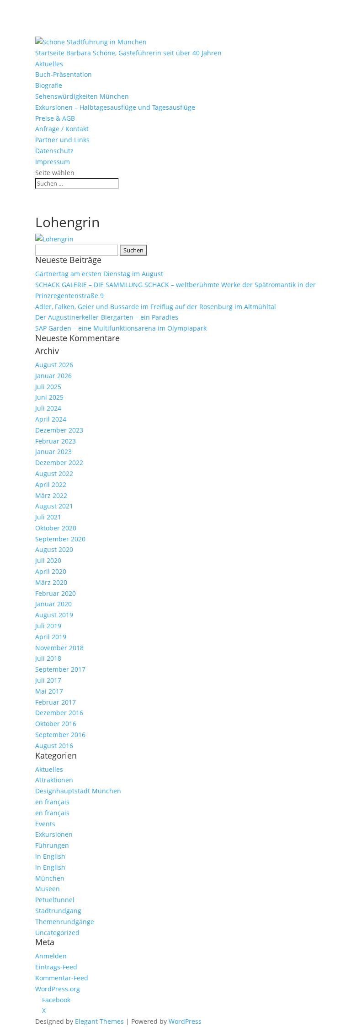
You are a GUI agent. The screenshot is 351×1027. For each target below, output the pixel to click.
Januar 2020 (53, 603)
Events (45, 823)
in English (50, 856)
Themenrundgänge (64, 921)
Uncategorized (57, 932)
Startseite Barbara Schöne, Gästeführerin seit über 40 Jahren (128, 52)
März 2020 (51, 582)
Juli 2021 (48, 517)
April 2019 (50, 636)
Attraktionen (54, 780)
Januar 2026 (53, 375)
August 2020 (54, 549)
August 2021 (54, 506)
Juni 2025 (49, 397)
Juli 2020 (48, 560)
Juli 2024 (48, 408)
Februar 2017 (55, 702)
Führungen (52, 845)
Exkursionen (54, 834)
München (49, 878)
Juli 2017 (48, 680)
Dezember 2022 (59, 462)
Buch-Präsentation (63, 74)
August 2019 (54, 614)
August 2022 (54, 473)
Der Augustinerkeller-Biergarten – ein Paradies (106, 317)
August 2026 (54, 364)
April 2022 (50, 484)
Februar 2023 (55, 441)
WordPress (185, 1021)
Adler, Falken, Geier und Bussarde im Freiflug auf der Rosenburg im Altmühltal (155, 306)
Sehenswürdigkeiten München (82, 96)
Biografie (48, 85)
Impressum (52, 161)
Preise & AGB (55, 118)
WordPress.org (57, 988)
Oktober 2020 (55, 528)
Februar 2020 (55, 593)
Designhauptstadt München (78, 790)
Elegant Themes (99, 1021)
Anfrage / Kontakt (62, 128)
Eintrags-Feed (56, 967)
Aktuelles (49, 63)
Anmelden (51, 956)
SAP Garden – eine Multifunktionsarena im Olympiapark (121, 328)
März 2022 (51, 495)
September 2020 (60, 539)
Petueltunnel (54, 899)
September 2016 (60, 734)
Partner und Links (62, 139)
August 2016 (54, 745)
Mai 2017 (49, 691)
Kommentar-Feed (61, 978)
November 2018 (59, 647)
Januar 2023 (53, 451)
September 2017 (60, 669)
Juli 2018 (48, 658)
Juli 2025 (48, 386)
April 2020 (50, 571)
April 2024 (50, 419)
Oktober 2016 (55, 723)
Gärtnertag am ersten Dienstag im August (99, 273)
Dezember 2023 (59, 430)
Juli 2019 (48, 625)
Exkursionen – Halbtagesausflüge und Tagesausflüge (115, 107)
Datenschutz (54, 150)
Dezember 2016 (59, 712)
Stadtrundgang (58, 910)
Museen (47, 888)
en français (52, 801)
